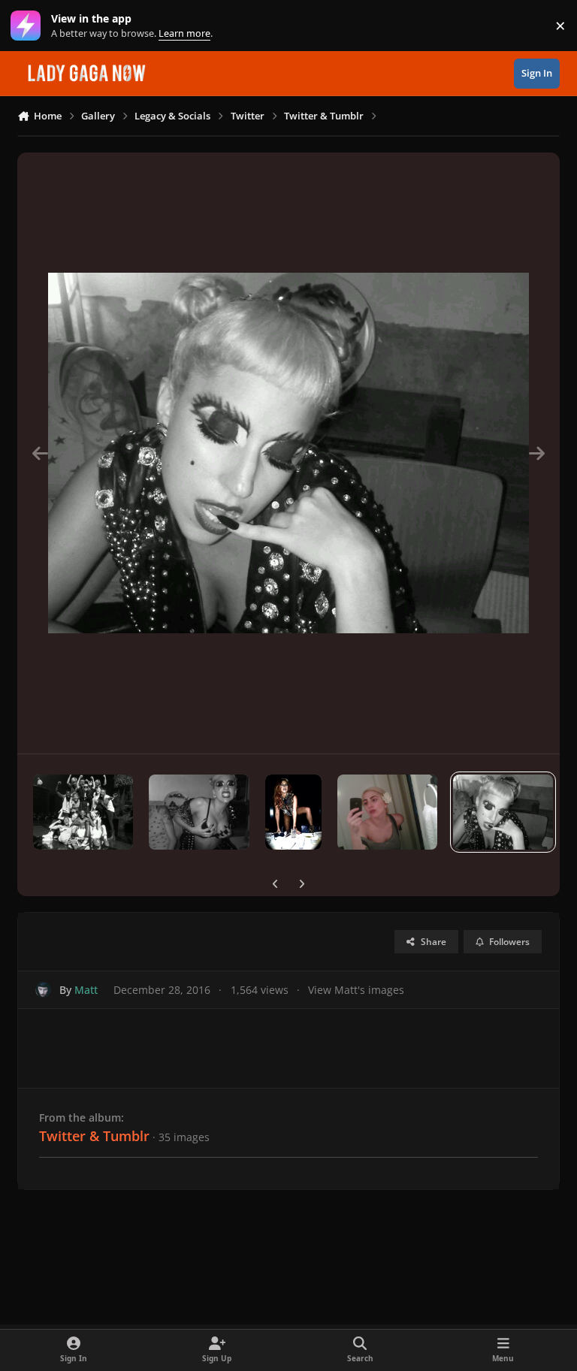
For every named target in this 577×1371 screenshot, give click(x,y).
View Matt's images (356, 990)
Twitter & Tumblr (94, 1136)
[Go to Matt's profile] (43, 990)
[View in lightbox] (288, 453)
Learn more (29, 26)
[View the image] (83, 812)
